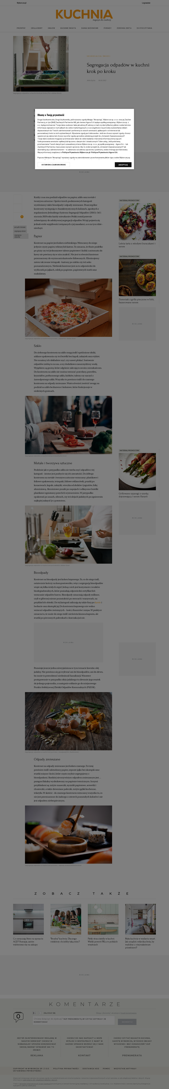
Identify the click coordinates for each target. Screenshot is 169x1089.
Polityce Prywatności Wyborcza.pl (76, 152)
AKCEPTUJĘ (123, 165)
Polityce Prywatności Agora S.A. (104, 152)
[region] (84, 139)
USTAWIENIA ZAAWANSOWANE (54, 165)
